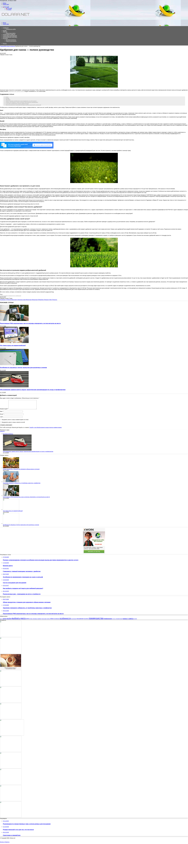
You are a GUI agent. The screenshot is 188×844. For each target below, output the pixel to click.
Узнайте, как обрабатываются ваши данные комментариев (45, 427)
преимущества (96, 618)
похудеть (86, 618)
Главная (2, 46)
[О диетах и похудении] (15, 20)
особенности (65, 618)
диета (23, 618)
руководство (11, 295)
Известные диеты (10, 33)
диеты (28, 618)
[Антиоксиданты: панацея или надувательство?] (11, 653)
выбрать (16, 618)
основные (56, 618)
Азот (7, 97)
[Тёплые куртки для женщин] (11, 751)
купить (48, 618)
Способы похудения (10, 35)
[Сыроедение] (11, 800)
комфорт (39, 618)
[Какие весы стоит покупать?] (11, 817)
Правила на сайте (11, 29)
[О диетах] (11, 718)
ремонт (125, 618)
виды (5, 618)
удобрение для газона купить (16, 91)
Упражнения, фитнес (10, 37)
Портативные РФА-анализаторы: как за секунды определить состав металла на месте (30, 323)
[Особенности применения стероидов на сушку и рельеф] (12, 735)
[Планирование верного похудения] (11, 685)
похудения (80, 618)
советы (131, 618)
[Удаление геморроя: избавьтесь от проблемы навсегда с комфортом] (11, 481)
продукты (114, 618)
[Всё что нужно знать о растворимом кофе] (11, 669)
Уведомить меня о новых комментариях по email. (15, 419)
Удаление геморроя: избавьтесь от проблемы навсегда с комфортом (21, 483)
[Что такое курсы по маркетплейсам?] (14, 342)
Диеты (5, 31)
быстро (1, 618)
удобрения (18, 295)
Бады (4, 30)
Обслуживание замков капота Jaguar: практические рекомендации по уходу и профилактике (33, 389)
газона (2, 295)
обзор (52, 618)
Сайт (1, 416)
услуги (135, 618)
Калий (7, 98)
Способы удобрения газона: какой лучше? (17, 103)
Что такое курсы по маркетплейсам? (13, 345)
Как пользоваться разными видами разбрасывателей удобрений (23, 105)
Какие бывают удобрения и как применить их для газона (21, 101)
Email (2, 414)
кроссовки (44, 618)
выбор (9, 618)
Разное (5, 38)
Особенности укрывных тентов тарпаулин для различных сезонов (23, 367)
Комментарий (4, 408)
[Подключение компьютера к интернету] (11, 768)
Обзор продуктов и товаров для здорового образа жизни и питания (21, 469)
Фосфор (8, 99)
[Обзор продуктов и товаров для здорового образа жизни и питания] (11, 467)
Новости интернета (11, 41)
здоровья (35, 618)
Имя (1, 411)
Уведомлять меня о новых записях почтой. (13, 422)
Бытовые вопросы (11, 39)
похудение (73, 618)
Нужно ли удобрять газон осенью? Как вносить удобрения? (22, 102)
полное (6, 295)
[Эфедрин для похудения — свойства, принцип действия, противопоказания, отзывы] (11, 784)
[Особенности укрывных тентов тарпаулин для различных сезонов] (14, 364)
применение (108, 618)
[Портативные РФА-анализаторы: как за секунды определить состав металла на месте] (14, 320)
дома (31, 618)
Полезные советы (9, 34)
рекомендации (119, 618)
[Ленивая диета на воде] (11, 636)
